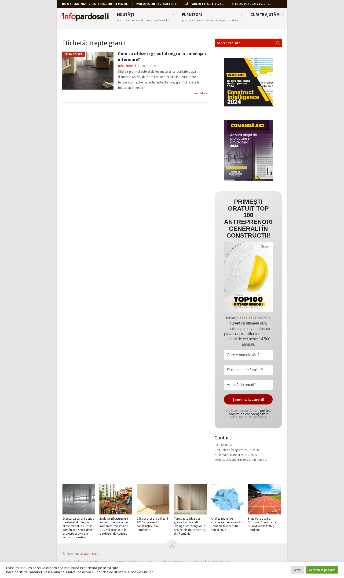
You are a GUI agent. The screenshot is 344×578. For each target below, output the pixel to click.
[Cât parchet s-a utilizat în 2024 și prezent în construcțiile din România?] (153, 499)
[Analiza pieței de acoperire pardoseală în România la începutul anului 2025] (227, 499)
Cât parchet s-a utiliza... (204, 4)
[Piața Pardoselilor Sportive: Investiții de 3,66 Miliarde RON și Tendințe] (264, 499)
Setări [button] (297, 570)
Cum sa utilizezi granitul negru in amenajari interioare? (162, 56)
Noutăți (143, 17)
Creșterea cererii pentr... (109, 4)
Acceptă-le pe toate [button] (322, 570)
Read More (200, 93)
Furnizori (210, 17)
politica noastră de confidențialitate (249, 412)
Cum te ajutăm (265, 14)
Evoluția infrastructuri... (156, 4)
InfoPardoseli (85, 18)
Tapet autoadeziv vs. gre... (250, 4)
